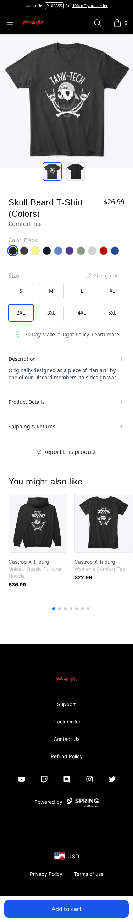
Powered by (48, 802)
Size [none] (14, 276)
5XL (112, 312)
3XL (51, 312)
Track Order (66, 721)
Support (66, 704)
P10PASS (54, 5)
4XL (82, 312)
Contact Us (66, 739)
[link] (38, 522)
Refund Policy (67, 756)
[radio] (21, 291)
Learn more (105, 334)
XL (112, 290)
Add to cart (67, 909)
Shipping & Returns (32, 426)
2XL (21, 312)
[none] (102, 275)
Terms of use (89, 874)
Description (22, 359)
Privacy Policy (46, 874)
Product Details (27, 401)
